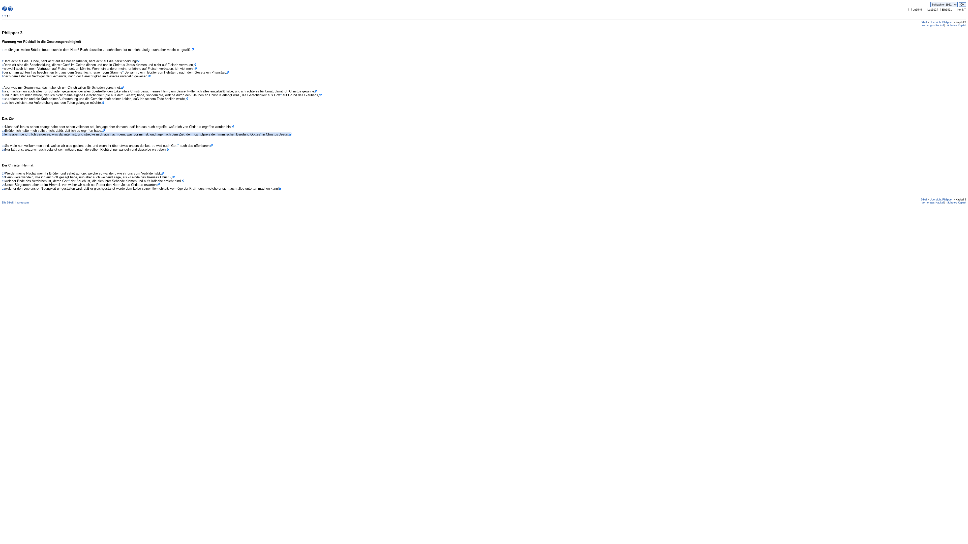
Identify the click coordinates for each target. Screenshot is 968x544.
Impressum (22, 202)
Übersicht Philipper (941, 22)
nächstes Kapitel (956, 25)
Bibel (924, 22)
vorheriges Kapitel (933, 25)
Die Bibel (7, 202)
